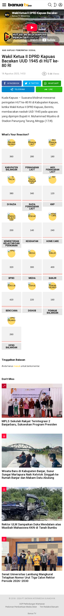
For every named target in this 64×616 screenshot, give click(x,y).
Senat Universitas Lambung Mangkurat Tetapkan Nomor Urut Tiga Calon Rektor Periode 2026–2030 (28, 577)
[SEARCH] (50, 5)
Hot (4, 436)
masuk (17, 366)
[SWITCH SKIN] (55, 5)
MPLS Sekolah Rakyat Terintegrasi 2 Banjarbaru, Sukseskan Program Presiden (29, 422)
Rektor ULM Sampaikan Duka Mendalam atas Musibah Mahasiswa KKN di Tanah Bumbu (31, 526)
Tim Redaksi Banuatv (49, 607)
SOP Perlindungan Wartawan (32, 604)
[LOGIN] (60, 5)
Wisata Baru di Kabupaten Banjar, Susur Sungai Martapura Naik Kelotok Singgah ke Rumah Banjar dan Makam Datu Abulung (30, 474)
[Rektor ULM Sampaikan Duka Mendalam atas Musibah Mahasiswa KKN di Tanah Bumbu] (32, 504)
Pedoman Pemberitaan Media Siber (21, 607)
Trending (4, 386)
